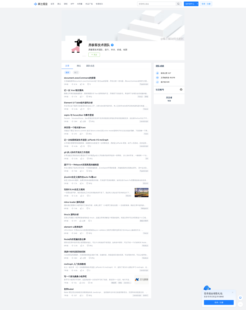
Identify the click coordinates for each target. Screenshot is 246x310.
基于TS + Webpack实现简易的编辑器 (81, 164)
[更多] (240, 304)
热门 (76, 72)
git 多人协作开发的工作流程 (77, 152)
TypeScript (144, 84)
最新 (67, 72)
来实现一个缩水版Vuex (75, 127)
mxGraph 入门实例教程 (75, 264)
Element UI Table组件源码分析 (78, 102)
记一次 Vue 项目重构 (73, 90)
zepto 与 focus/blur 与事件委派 (79, 115)
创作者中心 (189, 4)
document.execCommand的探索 (80, 78)
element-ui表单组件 (73, 227)
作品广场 (89, 4)
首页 (52, 4)
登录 (206, 4)
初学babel (69, 289)
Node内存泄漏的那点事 (75, 239)
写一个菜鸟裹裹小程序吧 (75, 276)
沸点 (59, 4)
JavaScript (144, 121)
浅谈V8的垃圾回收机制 (74, 251)
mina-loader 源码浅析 (74, 202)
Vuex (146, 134)
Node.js (145, 245)
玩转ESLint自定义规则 (74, 189)
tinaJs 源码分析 (71, 214)
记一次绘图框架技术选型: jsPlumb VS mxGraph (86, 140)
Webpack (144, 208)
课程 (66, 4)
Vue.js (140, 96)
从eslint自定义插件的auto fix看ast (80, 177)
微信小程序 (144, 221)
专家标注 (99, 4)
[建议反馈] (240, 297)
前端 (146, 96)
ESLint (145, 183)
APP (72, 4)
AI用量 (79, 4)
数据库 (114, 283)
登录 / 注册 (218, 302)
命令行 (145, 295)
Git (147, 158)
